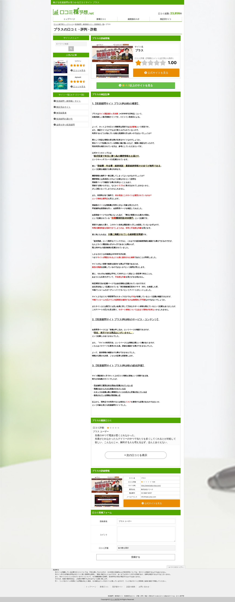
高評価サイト (117, 587)
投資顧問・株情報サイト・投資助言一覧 (89, 24)
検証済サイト (165, 19)
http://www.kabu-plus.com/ (151, 485)
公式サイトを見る (157, 72)
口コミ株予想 (115, 599)
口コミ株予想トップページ (63, 24)
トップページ (69, 19)
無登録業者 (61, 113)
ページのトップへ (176, 567)
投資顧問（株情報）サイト (68, 101)
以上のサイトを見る (139, 85)
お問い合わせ (144, 587)
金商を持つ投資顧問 (65, 124)
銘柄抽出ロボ (133, 19)
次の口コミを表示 (136, 455)
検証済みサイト (63, 107)
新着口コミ (101, 19)
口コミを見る (79, 70)
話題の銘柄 (130, 587)
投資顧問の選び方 (64, 119)
